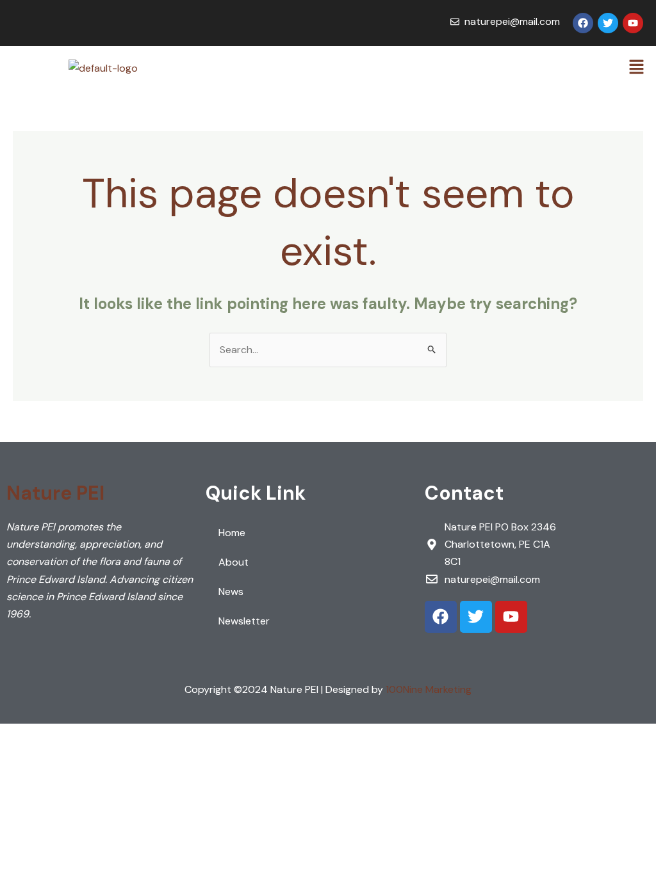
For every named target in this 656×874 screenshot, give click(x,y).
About (233, 562)
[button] (637, 68)
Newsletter (244, 621)
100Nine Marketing (429, 689)
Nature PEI (55, 493)
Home (231, 532)
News (230, 591)
